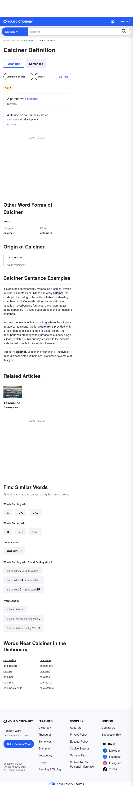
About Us (75, 728)
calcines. (33, 98)
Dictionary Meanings (23, 40)
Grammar (44, 748)
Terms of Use (78, 755)
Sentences (36, 64)
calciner (14, 551)
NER (35, 532)
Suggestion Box (111, 734)
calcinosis (46, 682)
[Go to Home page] (18, 21)
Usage (42, 762)
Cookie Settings (80, 748)
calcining (9, 682)
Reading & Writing (49, 769)
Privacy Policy (78, 734)
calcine (11, 257)
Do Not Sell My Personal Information (82, 764)
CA (21, 513)
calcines (45, 677)
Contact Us (108, 728)
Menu (124, 21)
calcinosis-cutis (12, 688)
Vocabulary (45, 755)
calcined (45, 671)
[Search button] (126, 31)
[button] (113, 21)
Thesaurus (45, 734)
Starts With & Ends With (22, 571)
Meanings (13, 64)
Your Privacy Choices (70, 784)
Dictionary (11, 32)
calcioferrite (47, 688)
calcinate (45, 660)
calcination (14, 119)
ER (21, 532)
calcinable (9, 660)
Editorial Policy (79, 741)
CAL (35, 513)
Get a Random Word (19, 744)
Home (6, 40)
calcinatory (46, 666)
